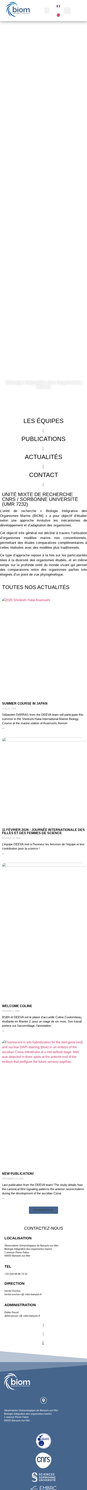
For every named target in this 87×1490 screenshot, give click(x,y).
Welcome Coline (17, 1006)
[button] (47, 10)
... (3, 727)
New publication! (18, 1173)
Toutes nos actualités (35, 587)
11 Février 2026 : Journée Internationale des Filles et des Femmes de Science (43, 831)
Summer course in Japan (25, 703)
